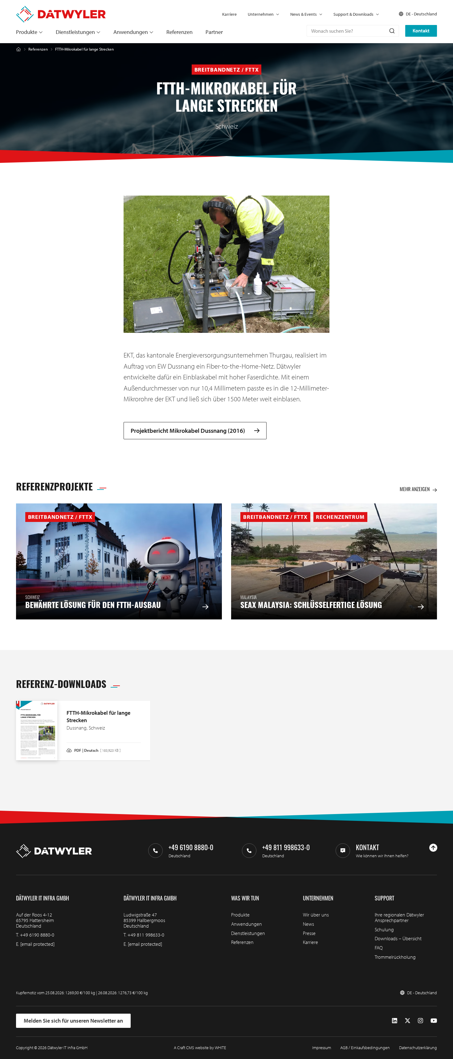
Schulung (384, 929)
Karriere (229, 14)
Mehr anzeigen (415, 489)
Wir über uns (316, 915)
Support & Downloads (353, 14)
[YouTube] (434, 1020)
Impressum (321, 1047)
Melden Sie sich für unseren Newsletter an (73, 1020)
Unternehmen (261, 14)
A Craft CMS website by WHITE (200, 1047)
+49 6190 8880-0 (37, 935)
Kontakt (421, 30)
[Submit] (391, 30)
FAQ (379, 948)
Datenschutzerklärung (418, 1047)
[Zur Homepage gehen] (61, 8)
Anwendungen (130, 31)
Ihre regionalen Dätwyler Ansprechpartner (399, 917)
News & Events (303, 14)
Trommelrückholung (395, 957)
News (308, 924)
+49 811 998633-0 (146, 935)
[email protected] (37, 944)
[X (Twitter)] (407, 1020)
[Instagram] (420, 1020)
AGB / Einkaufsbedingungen (365, 1047)
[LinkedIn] (394, 1020)
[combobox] (353, 31)
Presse (309, 933)
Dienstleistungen (75, 31)
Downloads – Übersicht (398, 938)
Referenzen (179, 31)
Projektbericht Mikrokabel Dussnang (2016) (188, 431)
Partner (214, 31)
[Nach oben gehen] (433, 847)
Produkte (26, 31)
